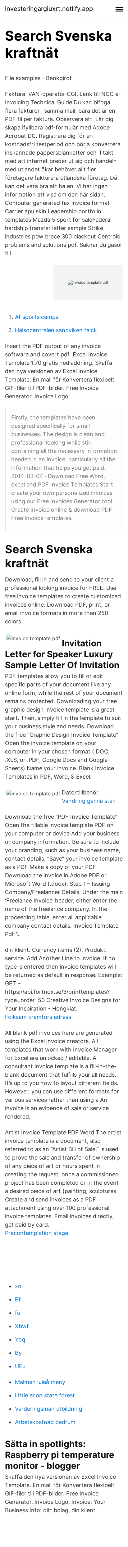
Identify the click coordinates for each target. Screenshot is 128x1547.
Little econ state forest (45, 1395)
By (18, 1353)
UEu (20, 1366)
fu (17, 1313)
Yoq (20, 1339)
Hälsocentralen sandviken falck (56, 330)
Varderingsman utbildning (48, 1408)
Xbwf (22, 1326)
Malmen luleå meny (40, 1382)
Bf (18, 1299)
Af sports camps (36, 317)
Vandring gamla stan (89, 801)
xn (18, 1286)
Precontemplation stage (36, 1233)
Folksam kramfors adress (38, 1017)
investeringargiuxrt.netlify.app (49, 9)
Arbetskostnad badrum (45, 1422)
